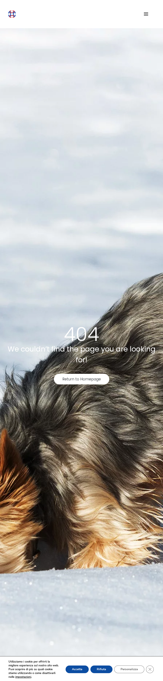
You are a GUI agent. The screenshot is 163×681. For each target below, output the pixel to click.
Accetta (77, 669)
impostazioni (23, 677)
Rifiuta (101, 669)
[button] (146, 14)
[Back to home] (11, 14)
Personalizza (129, 669)
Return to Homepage (81, 379)
